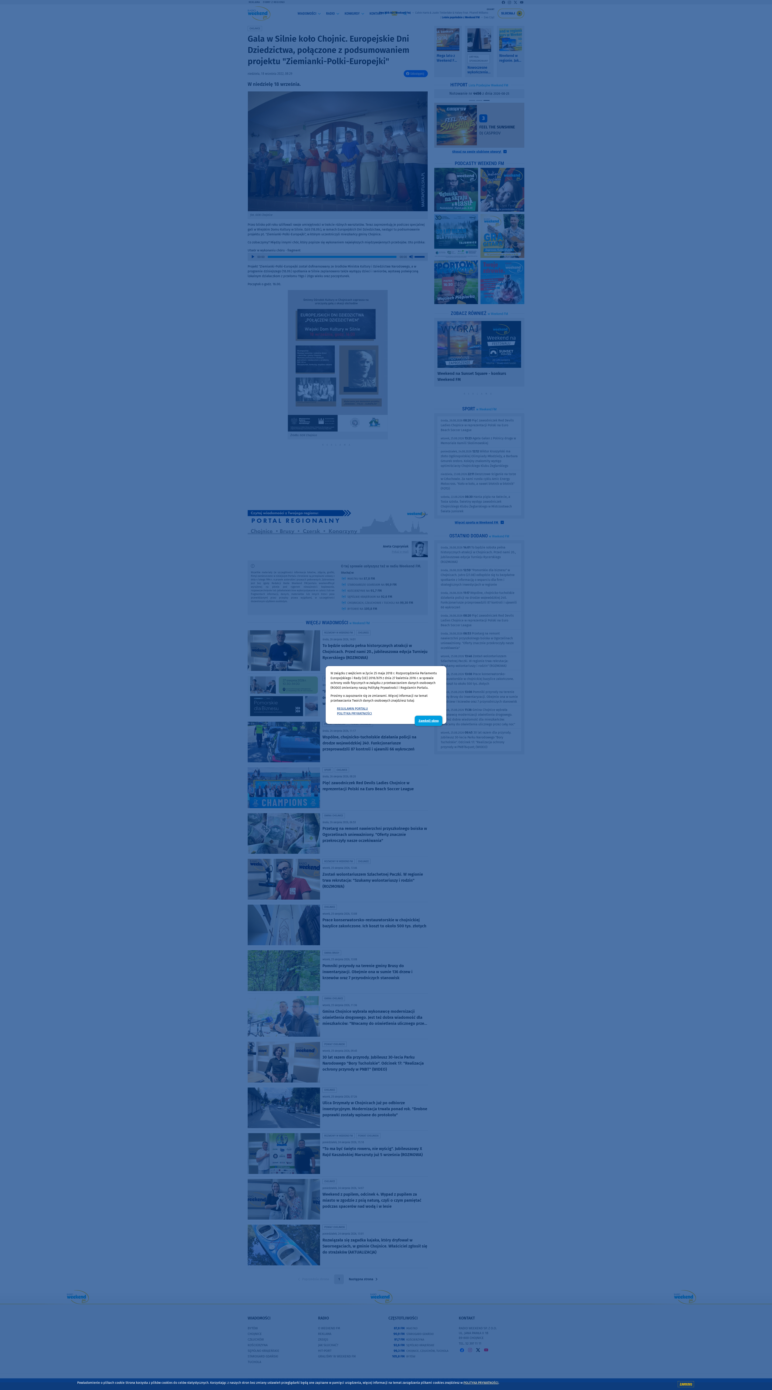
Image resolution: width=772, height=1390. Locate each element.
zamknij (686, 1384)
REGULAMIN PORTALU (352, 708)
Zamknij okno (429, 721)
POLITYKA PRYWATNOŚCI (354, 713)
